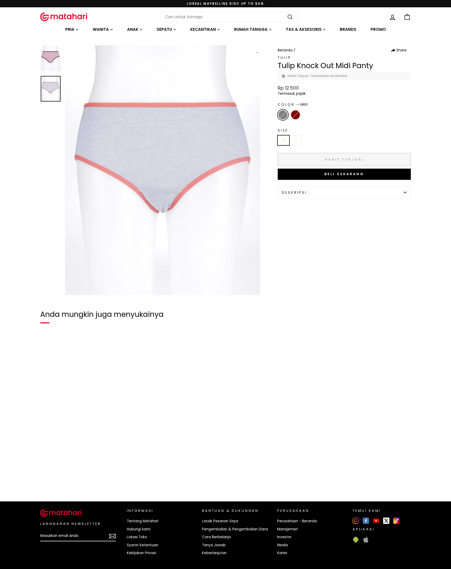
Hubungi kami (138, 529)
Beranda (285, 50)
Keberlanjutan (214, 552)
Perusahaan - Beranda (297, 521)
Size (283, 130)
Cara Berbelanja (216, 537)
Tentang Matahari (142, 521)
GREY (283, 115)
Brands (348, 29)
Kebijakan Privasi (141, 552)
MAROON (295, 115)
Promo (378, 29)
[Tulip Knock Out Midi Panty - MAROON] (57, 479)
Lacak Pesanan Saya (220, 521)
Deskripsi (294, 192)
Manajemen (287, 529)
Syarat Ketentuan (142, 545)
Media (282, 545)
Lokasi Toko (137, 537)
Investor (284, 537)
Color (293, 104)
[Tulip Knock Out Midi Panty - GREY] (47, 479)
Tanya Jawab (214, 545)
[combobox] (229, 17)
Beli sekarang (344, 173)
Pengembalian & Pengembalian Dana (235, 529)
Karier (282, 552)
